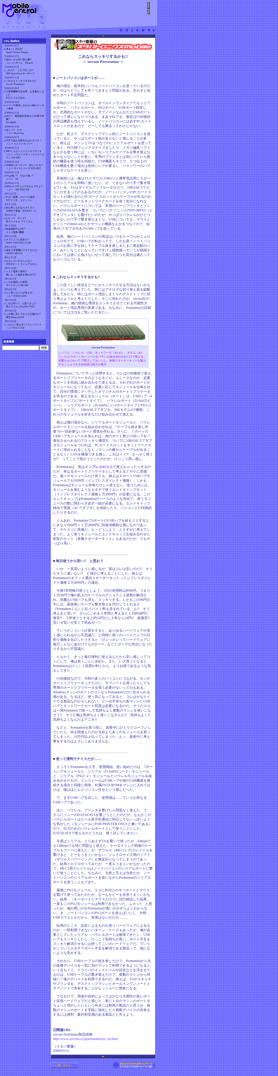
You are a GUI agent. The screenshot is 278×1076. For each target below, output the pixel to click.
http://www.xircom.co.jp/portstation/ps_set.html (85, 1039)
